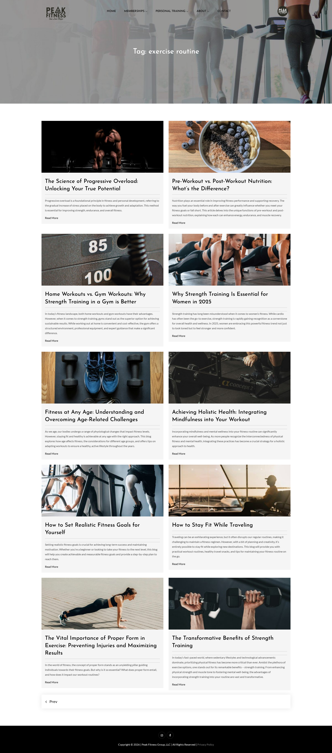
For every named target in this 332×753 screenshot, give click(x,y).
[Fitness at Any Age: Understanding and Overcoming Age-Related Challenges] (102, 378)
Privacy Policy (205, 744)
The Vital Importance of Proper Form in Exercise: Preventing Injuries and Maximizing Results (101, 646)
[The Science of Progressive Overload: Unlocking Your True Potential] (102, 147)
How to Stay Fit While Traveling (212, 525)
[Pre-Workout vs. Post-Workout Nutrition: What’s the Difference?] (229, 147)
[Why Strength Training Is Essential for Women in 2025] (229, 260)
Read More (51, 217)
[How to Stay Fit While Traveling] (229, 490)
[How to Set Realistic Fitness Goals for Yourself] (102, 490)
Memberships (134, 11)
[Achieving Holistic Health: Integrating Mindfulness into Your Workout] (229, 378)
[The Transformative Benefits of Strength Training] (229, 604)
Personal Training (170, 11)
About (201, 11)
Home (111, 11)
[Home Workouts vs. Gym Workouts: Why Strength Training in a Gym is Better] (102, 260)
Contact (224, 11)
